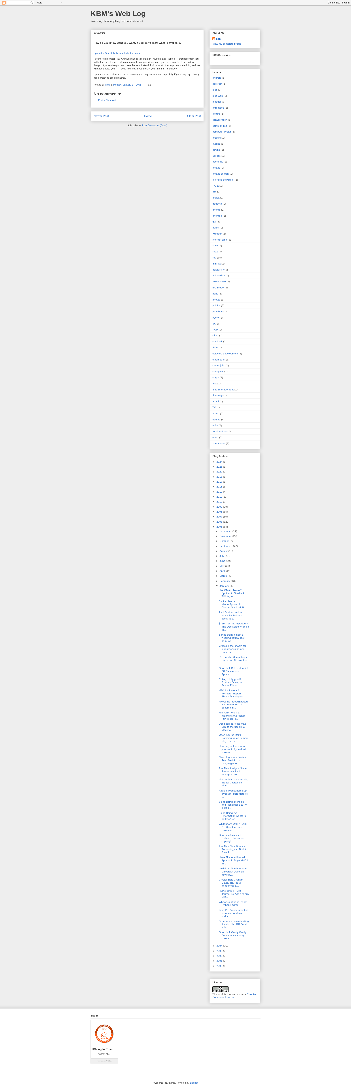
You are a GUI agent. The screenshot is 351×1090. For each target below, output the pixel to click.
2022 (219, 471)
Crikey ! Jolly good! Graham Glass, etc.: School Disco (232, 682)
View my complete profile (226, 43)
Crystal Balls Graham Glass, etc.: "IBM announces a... (231, 882)
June (223, 560)
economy (217, 161)
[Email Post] (149, 84)
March (224, 575)
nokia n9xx (218, 275)
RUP (215, 329)
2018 (219, 476)
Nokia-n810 (219, 281)
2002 (219, 955)
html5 (215, 227)
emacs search (220, 173)
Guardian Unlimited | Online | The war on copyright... (231, 838)
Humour (217, 233)
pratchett (217, 311)
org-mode (218, 287)
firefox (216, 197)
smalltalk (217, 341)
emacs (216, 167)
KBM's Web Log (118, 14)
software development (225, 353)
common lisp (219, 125)
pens (215, 293)
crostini (216, 137)
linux (215, 251)
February (225, 580)
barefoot (217, 83)
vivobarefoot (219, 431)
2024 (219, 461)
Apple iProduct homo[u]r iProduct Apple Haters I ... (233, 793)
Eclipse (216, 155)
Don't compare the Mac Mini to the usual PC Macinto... (232, 726)
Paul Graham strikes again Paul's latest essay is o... (231, 615)
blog (214, 89)
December (226, 531)
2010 (219, 501)
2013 (219, 486)
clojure (216, 113)
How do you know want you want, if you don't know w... (232, 749)
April (222, 570)
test (214, 383)
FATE (215, 185)
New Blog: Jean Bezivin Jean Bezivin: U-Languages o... (232, 760)
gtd (214, 221)
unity (215, 425)
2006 (219, 521)
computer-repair (221, 131)
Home (148, 116)
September (226, 546)
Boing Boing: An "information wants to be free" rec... (232, 816)
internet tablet (220, 239)
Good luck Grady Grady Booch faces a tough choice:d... (232, 935)
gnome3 (217, 215)
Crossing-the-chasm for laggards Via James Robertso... (232, 648)
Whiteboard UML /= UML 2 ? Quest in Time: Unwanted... (233, 827)
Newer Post (101, 116)
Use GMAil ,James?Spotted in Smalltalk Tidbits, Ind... (231, 593)
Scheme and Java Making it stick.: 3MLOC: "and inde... (234, 924)
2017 (219, 481)
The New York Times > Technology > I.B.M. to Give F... (233, 849)
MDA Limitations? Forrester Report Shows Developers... (232, 693)
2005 (219, 526)
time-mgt (217, 395)
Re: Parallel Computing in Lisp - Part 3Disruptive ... (233, 660)
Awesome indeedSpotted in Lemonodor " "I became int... (233, 704)
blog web (217, 95)
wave (215, 437)
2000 (219, 965)
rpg (214, 323)
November (226, 535)
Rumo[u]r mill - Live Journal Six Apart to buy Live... (234, 893)
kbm (218, 38)
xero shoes (218, 443)
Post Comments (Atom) (154, 125)
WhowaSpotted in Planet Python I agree (233, 903)
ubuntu (216, 419)
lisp (214, 257)
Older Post (194, 116)
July (222, 555)
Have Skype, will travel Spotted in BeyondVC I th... (233, 860)
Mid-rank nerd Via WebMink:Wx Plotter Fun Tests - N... (232, 715)
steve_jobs (218, 365)
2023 (219, 466)
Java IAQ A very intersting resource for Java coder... (233, 913)
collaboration (219, 119)
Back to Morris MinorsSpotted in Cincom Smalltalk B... (232, 604)
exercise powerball (223, 179)
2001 (219, 960)
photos (216, 299)
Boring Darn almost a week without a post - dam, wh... (232, 637)
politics (216, 305)
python (216, 317)
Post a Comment (107, 100)
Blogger (194, 1082)
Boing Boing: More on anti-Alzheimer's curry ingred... (233, 804)
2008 (219, 511)
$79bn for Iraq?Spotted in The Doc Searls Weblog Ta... (234, 626)
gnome (216, 209)
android (216, 77)
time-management (223, 389)
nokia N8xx (218, 269)
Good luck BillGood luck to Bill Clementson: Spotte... (234, 671)
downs (216, 149)
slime (215, 335)
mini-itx (216, 263)
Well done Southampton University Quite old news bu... (233, 871)
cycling (216, 143)
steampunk (218, 359)
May (222, 565)
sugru (215, 377)
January (225, 585)
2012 (219, 491)
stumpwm (218, 371)
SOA (215, 347)
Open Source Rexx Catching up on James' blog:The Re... (233, 738)
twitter (215, 413)
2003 (219, 950)
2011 (219, 496)
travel (215, 401)
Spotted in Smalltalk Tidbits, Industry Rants (117, 53)
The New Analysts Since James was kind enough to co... (233, 771)
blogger (216, 101)
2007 (219, 516)
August (224, 550)
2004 (219, 945)
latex (215, 245)
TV (214, 407)
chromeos (218, 107)
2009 (219, 506)
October (225, 540)
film (214, 191)
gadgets (217, 203)
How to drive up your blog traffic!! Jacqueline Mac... (233, 782)
